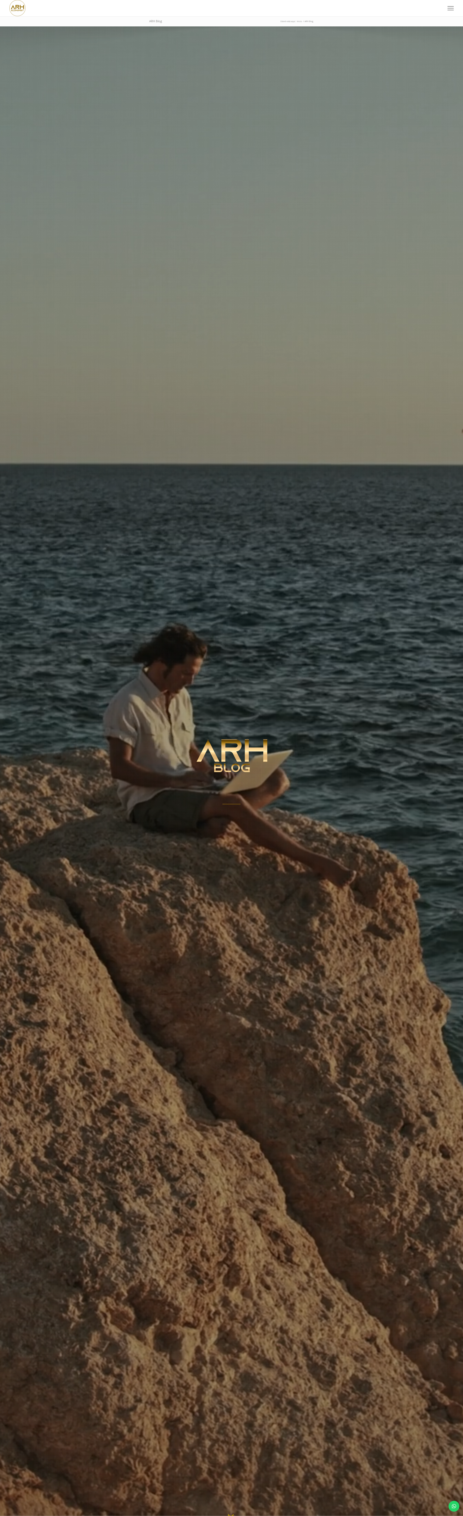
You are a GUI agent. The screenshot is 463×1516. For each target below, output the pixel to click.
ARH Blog (155, 21)
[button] (454, 1506)
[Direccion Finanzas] (17, 8)
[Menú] (449, 8)
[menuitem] (449, 8)
